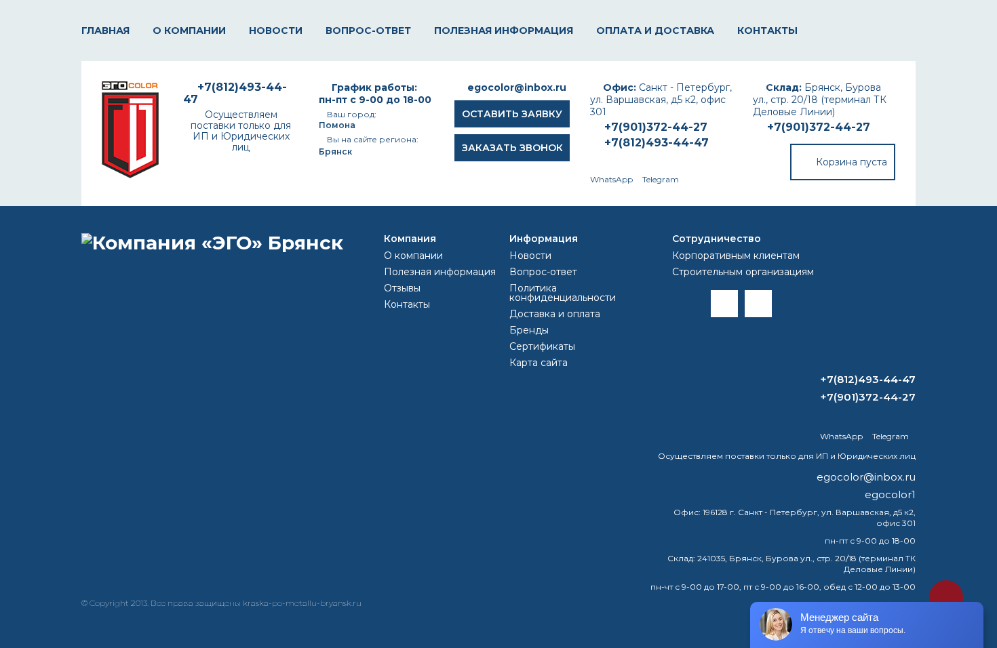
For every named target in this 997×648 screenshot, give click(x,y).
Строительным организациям (743, 272)
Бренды (529, 330)
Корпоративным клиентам (736, 255)
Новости (275, 30)
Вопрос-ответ (368, 30)
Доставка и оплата (554, 314)
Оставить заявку (512, 114)
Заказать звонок (512, 148)
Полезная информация (503, 30)
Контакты (767, 30)
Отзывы (402, 288)
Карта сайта (538, 363)
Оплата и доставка (655, 30)
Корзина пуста (851, 162)
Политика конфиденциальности (562, 293)
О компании (189, 30)
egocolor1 (890, 494)
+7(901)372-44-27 (818, 127)
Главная (105, 30)
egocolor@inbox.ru (516, 87)
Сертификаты (542, 346)
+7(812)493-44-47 (656, 142)
